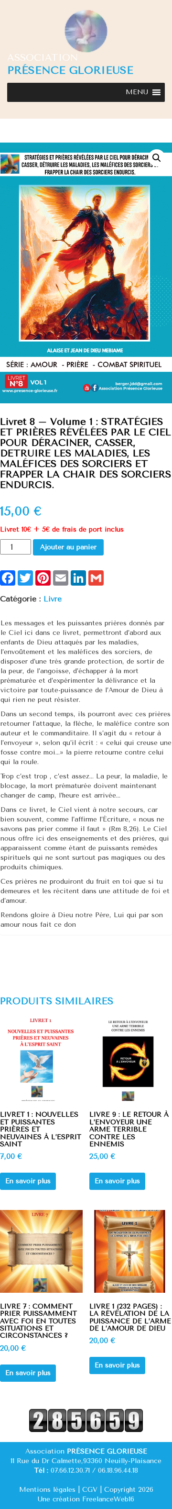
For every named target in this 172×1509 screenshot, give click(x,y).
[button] (137, 92)
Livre (52, 598)
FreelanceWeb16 (108, 1499)
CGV (89, 1490)
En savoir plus (28, 1181)
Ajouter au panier (68, 547)
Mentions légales (47, 1490)
